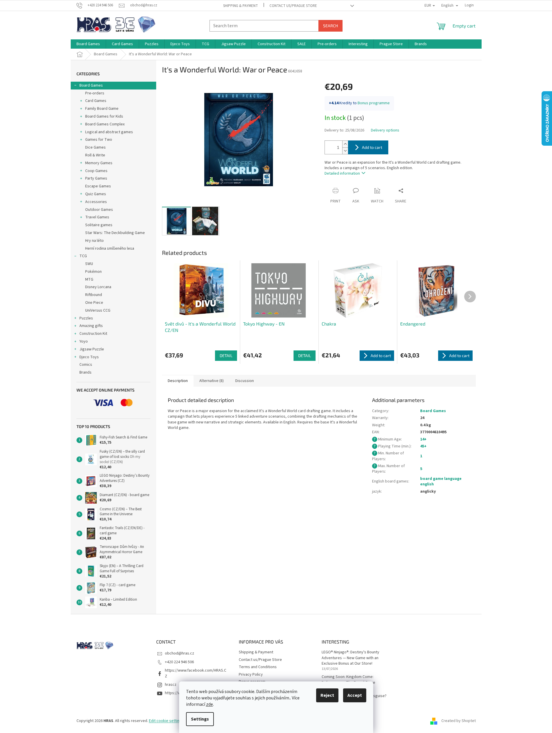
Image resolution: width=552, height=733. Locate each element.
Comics (85, 365)
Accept (354, 695)
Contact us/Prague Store (293, 5)
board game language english (441, 481)
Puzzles (86, 318)
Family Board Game (102, 108)
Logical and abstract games (109, 132)
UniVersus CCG (97, 310)
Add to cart (372, 147)
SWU (89, 264)
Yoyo (83, 341)
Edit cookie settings (166, 721)
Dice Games (95, 147)
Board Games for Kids (104, 116)
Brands (85, 372)
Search (330, 25)
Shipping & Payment (240, 5)
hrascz (170, 685)
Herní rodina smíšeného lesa (109, 248)
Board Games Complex (105, 124)
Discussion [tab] (244, 381)
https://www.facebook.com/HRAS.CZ (195, 673)
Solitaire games (98, 225)
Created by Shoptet (458, 721)
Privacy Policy (251, 674)
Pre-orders (94, 93)
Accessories (96, 202)
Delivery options (385, 130)
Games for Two (98, 139)
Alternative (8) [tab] (211, 381)
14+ (423, 439)
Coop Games (96, 171)
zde (209, 704)
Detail (226, 355)
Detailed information (342, 173)
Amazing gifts (91, 326)
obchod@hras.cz (179, 653)
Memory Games (98, 163)
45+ (423, 446)
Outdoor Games (99, 210)
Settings (200, 719)
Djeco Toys (89, 357)
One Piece (94, 303)
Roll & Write (95, 155)
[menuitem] (88, 44)
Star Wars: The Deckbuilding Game (115, 233)
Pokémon (93, 272)
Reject (327, 695)
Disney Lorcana (98, 287)
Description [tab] (178, 381)
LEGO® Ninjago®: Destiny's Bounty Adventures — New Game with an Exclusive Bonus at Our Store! (350, 658)
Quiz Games (95, 194)
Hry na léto (94, 241)
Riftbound (93, 295)
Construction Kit (93, 334)
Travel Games (97, 217)
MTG (89, 279)
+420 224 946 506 (179, 662)
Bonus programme (374, 103)
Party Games (96, 178)
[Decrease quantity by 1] (345, 150)
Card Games (95, 101)
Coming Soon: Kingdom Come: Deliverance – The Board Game (348, 679)
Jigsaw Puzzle (91, 349)
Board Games (91, 85)
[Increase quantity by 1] (345, 144)
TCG (83, 256)
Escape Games (98, 186)
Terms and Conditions (258, 667)
